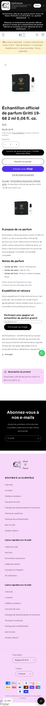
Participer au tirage (17, 327)
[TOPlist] (4, 704)
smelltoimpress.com (15, 696)
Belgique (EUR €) (22, 660)
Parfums (8, 553)
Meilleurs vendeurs (13, 496)
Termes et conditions (14, 513)
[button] (3, 35)
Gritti (4, 124)
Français (21, 674)
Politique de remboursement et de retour (22, 508)
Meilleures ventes (12, 564)
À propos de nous (12, 502)
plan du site (10, 525)
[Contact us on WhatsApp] (42, 353)
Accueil (5, 181)
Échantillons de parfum (15, 558)
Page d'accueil (11, 547)
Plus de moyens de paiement (23, 175)
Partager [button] (9, 354)
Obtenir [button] (37, 5)
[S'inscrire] (38, 438)
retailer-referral (11, 531)
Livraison (9, 490)
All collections (11, 576)
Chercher (9, 485)
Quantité (5, 139)
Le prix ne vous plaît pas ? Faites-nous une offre (23, 152)
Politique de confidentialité (16, 519)
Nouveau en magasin (14, 570)
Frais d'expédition (18, 133)
